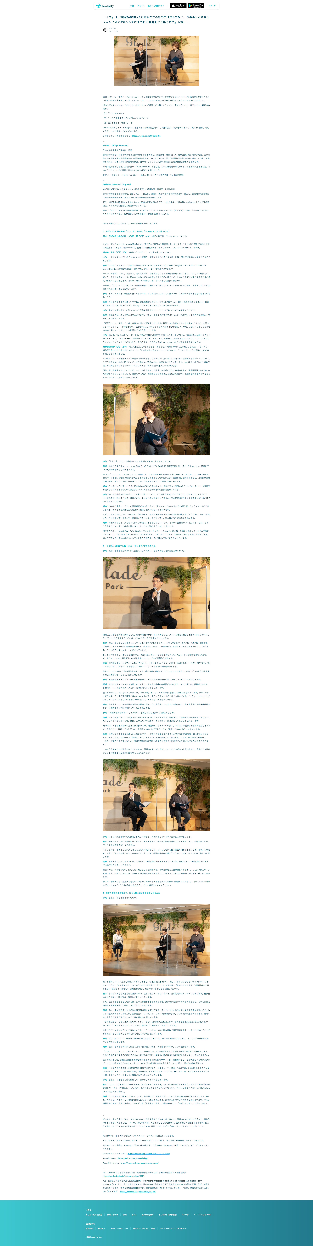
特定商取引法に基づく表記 (144, 1228)
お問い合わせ (112, 1214)
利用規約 (101, 1228)
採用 (125, 1214)
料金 (132, 5)
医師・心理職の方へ (156, 5)
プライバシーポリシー (119, 1228)
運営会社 (89, 1228)
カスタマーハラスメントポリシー (173, 1228)
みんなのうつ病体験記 (168, 1214)
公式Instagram (148, 1214)
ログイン (212, 5)
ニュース (140, 5)
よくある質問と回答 (94, 1214)
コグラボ (185, 1214)
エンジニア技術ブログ (203, 1214)
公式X (134, 1214)
